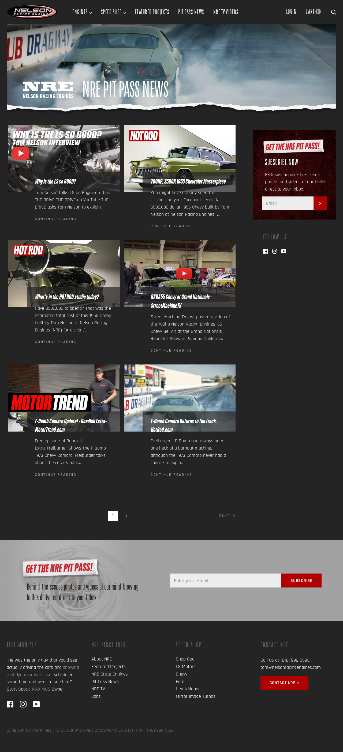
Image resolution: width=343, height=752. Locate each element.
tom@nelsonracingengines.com (290, 667)
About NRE (101, 659)
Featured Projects (152, 12)
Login (291, 11)
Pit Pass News (191, 12)
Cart (312, 11)
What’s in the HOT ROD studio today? (67, 297)
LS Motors (186, 666)
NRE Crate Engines (109, 674)
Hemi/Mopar (188, 689)
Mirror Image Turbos (195, 696)
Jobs (96, 696)
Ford (180, 681)
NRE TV (98, 689)
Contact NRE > (285, 683)
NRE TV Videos (225, 12)
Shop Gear (186, 659)
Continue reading (56, 219)
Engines (80, 12)
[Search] (333, 11)
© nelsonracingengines (29, 730)
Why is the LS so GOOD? (55, 181)
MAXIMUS (41, 689)
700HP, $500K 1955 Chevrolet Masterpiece (188, 181)
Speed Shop (111, 12)
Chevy (181, 674)
